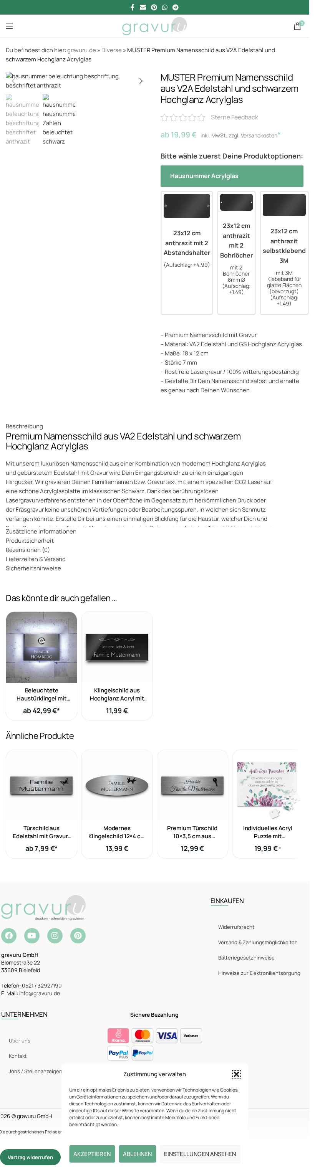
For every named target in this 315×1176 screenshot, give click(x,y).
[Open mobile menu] (9, 26)
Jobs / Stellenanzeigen (35, 1071)
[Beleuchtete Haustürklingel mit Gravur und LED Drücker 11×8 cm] (41, 647)
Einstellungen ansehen (200, 1154)
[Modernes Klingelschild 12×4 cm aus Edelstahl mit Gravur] (116, 785)
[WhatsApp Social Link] (165, 7)
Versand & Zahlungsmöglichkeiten (258, 942)
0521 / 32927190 (42, 985)
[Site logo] (154, 25)
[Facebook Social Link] (132, 7)
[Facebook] (9, 935)
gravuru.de (81, 50)
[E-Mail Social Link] (142, 7)
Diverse (111, 50)
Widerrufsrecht (236, 926)
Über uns (19, 1040)
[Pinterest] (78, 935)
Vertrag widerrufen (30, 1157)
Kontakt (18, 1055)
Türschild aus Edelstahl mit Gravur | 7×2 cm (41, 836)
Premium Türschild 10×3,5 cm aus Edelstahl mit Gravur (192, 836)
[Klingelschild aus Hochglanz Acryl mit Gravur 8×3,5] (116, 647)
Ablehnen (137, 1154)
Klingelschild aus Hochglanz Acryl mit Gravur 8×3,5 (117, 698)
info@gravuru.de (39, 993)
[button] (236, 1074)
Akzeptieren (92, 1154)
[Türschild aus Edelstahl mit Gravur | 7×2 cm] (41, 785)
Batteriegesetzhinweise (246, 957)
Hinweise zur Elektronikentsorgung (259, 973)
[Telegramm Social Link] (175, 7)
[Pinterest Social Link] (153, 7)
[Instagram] (55, 935)
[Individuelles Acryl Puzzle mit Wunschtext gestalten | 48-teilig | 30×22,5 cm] (267, 785)
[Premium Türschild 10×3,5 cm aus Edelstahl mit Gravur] (192, 785)
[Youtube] (32, 935)
